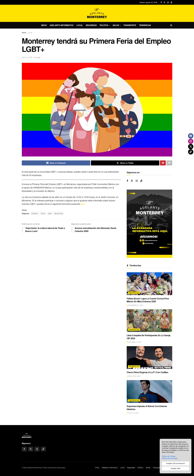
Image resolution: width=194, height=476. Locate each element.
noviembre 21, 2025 (135, 305)
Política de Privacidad (169, 458)
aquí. (83, 203)
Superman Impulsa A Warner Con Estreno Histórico (147, 408)
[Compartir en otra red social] (169, 162)
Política (104, 25)
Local (79, 25)
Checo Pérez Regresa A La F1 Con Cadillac (147, 372)
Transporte (129, 25)
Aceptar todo (175, 468)
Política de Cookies (169, 456)
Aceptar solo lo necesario (175, 463)
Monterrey (59, 213)
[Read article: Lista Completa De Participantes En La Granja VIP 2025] (149, 320)
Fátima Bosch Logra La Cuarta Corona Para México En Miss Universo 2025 (148, 300)
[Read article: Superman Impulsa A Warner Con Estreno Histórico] (149, 391)
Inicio (44, 25)
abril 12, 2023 (27, 57)
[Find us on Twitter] (164, 2)
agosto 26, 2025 (134, 376)
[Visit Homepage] (97, 13)
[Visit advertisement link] (149, 224)
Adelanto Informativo (62, 25)
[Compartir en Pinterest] (163, 162)
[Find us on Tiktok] (141, 180)
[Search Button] (171, 25)
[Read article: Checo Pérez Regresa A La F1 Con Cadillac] (149, 357)
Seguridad (91, 25)
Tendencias (145, 25)
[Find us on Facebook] (161, 2)
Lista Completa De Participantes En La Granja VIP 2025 (148, 337)
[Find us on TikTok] (171, 2)
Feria (43, 213)
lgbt (49, 213)
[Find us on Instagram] (168, 2)
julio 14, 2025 (133, 413)
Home (24, 32)
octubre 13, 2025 (134, 342)
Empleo (35, 213)
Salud (116, 25)
